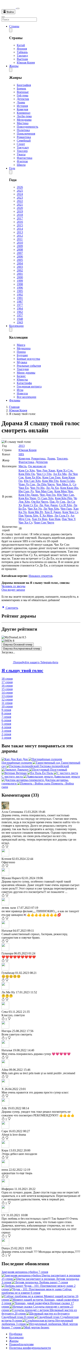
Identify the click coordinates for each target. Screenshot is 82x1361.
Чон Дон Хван (45, 470)
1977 (20, 305)
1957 (20, 315)
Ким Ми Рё (35, 512)
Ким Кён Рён (63, 498)
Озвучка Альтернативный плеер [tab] (21, 648)
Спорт (21, 144)
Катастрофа (24, 383)
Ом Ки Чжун (39, 501)
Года (12, 168)
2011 (20, 239)
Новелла (22, 393)
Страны (14, 26)
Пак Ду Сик (57, 501)
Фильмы (14, 400)
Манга (21, 345)
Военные (23, 92)
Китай (21, 45)
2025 (20, 190)
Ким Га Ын (67, 480)
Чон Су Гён (43, 474)
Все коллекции (26, 397)
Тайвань (22, 52)
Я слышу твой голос (22, 670)
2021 (20, 204)
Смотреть (11, 607)
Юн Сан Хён (32, 480)
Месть (22, 466)
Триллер (22, 151)
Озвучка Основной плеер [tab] (17, 644)
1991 (20, 298)
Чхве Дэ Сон (26, 484)
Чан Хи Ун (35, 508)
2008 (20, 249)
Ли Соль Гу (61, 515)
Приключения (26, 133)
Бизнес (21, 376)
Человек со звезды (13, 586)
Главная (14, 407)
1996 (20, 287)
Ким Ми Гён (50, 480)
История (22, 105)
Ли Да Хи (52, 487)
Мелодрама (24, 119)
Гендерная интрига (29, 386)
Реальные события (29, 365)
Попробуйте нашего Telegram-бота (35, 662)
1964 (20, 308)
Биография (24, 85)
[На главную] (9, 7)
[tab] (41, 670)
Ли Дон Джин (48, 505)
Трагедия (23, 369)
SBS (21, 454)
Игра (20, 390)
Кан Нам (54, 519)
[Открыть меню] (3, 16)
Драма (21, 102)
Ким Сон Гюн (51, 477)
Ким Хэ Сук (65, 470)
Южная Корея (26, 62)
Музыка (22, 362)
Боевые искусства (28, 358)
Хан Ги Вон (39, 519)
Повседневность (27, 126)
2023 (20, 197)
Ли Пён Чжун (46, 484)
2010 (20, 242)
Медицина (24, 348)
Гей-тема (22, 95)
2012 (20, 235)
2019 (20, 211)
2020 (20, 208)
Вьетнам (22, 59)
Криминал (23, 112)
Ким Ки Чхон (27, 498)
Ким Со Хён (26, 470)
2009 (20, 246)
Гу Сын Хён (45, 498)
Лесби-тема (24, 116)
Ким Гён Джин (28, 494)
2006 (20, 256)
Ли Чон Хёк (51, 508)
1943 (20, 322)
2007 (20, 253)
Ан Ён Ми (60, 474)
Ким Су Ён (30, 505)
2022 (20, 201)
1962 (20, 312)
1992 (20, 294)
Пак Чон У (68, 519)
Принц (21, 351)
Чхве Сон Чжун (44, 522)
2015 (20, 225)
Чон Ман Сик (44, 491)
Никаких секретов (40, 575)
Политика (23, 130)
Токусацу (23, 147)
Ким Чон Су (70, 512)
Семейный (24, 140)
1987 (20, 301)
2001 (20, 273)
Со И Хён (65, 505)
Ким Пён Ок (26, 474)
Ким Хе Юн (33, 477)
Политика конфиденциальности (30, 1347)
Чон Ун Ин (37, 487)
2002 (20, 270)
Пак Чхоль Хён (28, 515)
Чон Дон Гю (47, 494)
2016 (20, 221)
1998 (20, 284)
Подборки (15, 1334)
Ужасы (21, 154)
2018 (20, 214)
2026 (20, 187)
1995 (20, 291)
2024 (20, 194)
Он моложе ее (37, 466)
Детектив (23, 99)
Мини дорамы (26, 372)
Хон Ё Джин (52, 512)
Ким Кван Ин (69, 487)
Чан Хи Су (25, 522)
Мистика (22, 123)
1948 (20, 319)
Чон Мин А (63, 484)
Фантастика (24, 157)
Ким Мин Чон (63, 491)
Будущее (22, 355)
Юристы (22, 379)
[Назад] (10, 30)
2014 (20, 228)
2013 (20, 232)
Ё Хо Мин (46, 515)
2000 (20, 277)
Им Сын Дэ (26, 491)
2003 (20, 267)
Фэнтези (22, 161)
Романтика (24, 137)
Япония (22, 48)
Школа (21, 164)
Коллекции (16, 325)
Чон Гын (66, 508)
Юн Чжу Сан (65, 494)
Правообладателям (21, 1344)
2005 (20, 260)
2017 (20, 218)
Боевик (21, 88)
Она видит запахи (13, 589)
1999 (20, 280)
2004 (20, 263)
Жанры (13, 66)
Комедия (22, 109)
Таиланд (22, 55)
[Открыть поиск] (17, 8)
